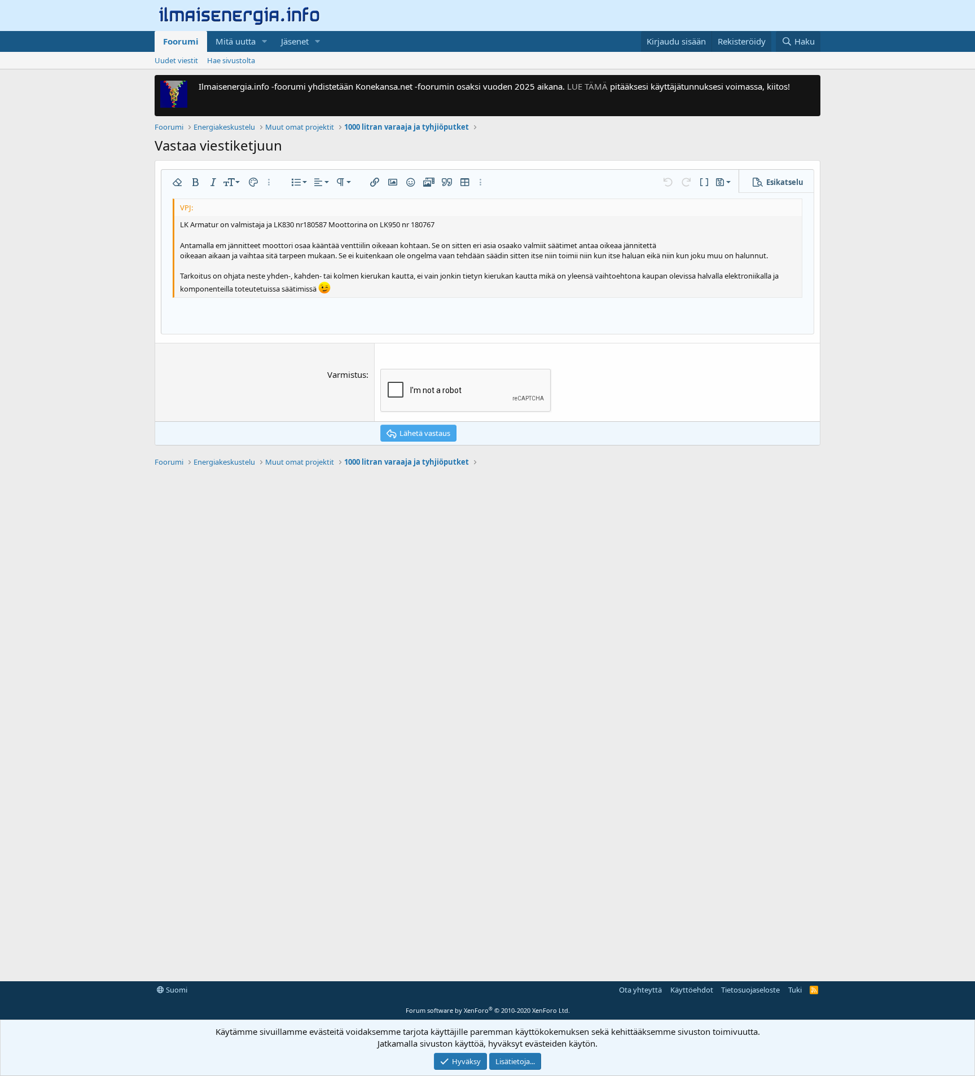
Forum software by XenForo (488, 1010)
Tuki (795, 990)
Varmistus (346, 374)
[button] (265, 41)
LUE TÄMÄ (587, 86)
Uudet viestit (176, 60)
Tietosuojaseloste (750, 990)
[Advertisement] (487, 640)
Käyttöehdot (691, 990)
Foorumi (181, 41)
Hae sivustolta (231, 60)
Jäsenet (295, 41)
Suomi (175, 990)
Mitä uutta (236, 41)
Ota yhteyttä (640, 990)
